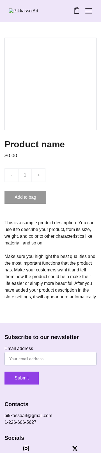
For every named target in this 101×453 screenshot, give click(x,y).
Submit (22, 378)
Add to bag (25, 197)
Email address (18, 348)
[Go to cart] (76, 11)
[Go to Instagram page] (29, 448)
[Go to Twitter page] (75, 448)
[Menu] (88, 10)
